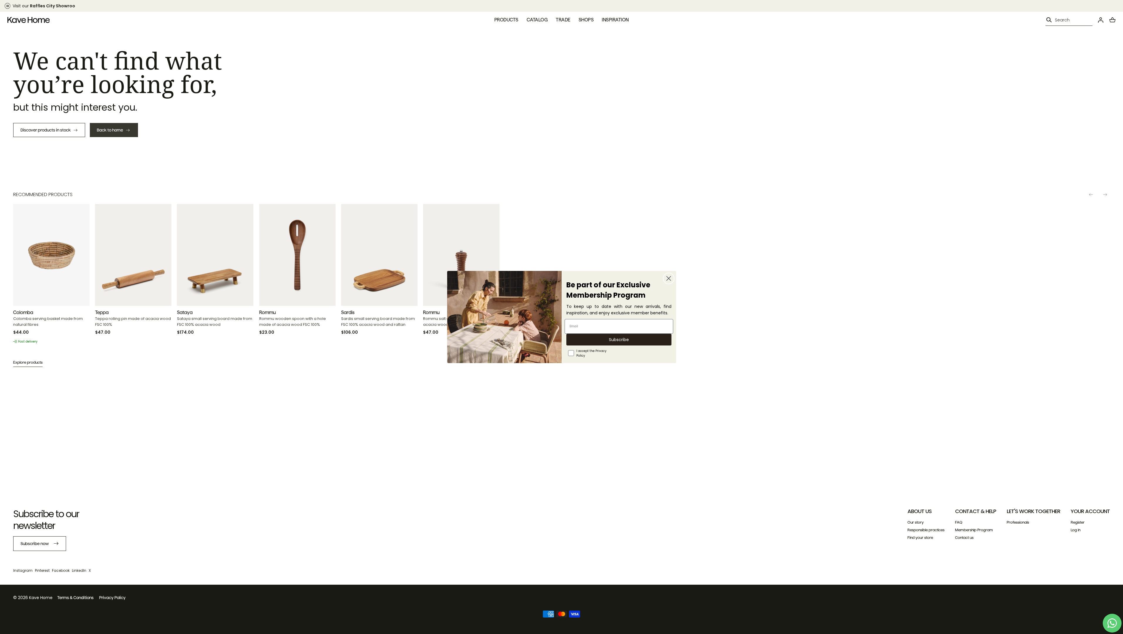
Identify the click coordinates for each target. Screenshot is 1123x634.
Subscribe (619, 340)
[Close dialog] (669, 278)
